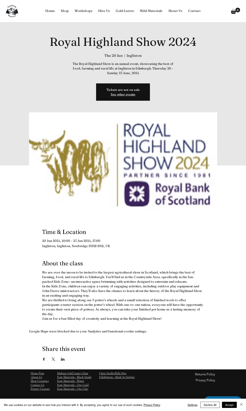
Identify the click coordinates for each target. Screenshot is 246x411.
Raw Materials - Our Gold (73, 385)
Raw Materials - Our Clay (72, 389)
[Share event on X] (53, 359)
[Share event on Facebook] (44, 359)
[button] (65, 11)
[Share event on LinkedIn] (63, 359)
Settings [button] (192, 405)
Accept (229, 405)
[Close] (241, 405)
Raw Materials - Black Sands (74, 377)
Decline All (210, 405)
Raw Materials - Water (70, 381)
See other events (123, 94)
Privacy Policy (152, 405)
